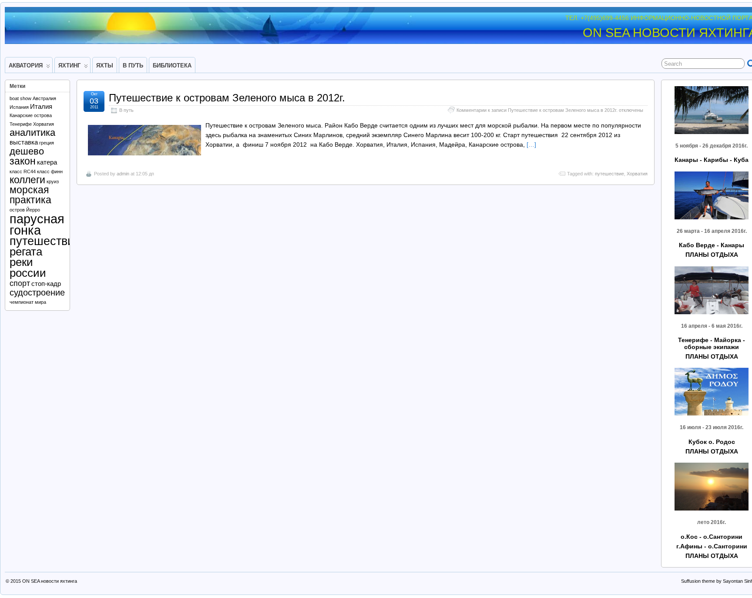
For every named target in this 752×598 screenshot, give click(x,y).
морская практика (30, 194)
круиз (53, 181)
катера (47, 162)
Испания (19, 107)
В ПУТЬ (133, 65)
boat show (20, 98)
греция (46, 142)
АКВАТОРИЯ (26, 65)
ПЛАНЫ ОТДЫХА (711, 254)
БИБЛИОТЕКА (172, 65)
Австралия (44, 98)
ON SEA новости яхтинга (49, 581)
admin (123, 173)
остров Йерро (25, 209)
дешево (27, 151)
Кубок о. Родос (711, 441)
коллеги (27, 179)
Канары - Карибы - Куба (712, 159)
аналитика (32, 132)
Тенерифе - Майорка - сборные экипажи (711, 343)
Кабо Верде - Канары (711, 245)
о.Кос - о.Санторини (711, 536)
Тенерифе (21, 124)
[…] (531, 144)
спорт (20, 283)
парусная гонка (37, 224)
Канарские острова (31, 115)
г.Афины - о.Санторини (711, 546)
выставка (24, 142)
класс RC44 (23, 171)
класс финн (50, 171)
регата (26, 251)
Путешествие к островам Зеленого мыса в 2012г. (227, 98)
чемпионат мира (28, 302)
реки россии (28, 267)
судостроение (37, 292)
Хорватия (637, 173)
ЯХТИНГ (69, 65)
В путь (126, 110)
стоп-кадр (46, 283)
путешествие (609, 173)
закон (23, 161)
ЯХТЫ (104, 65)
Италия (41, 106)
